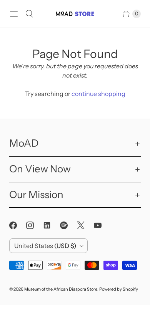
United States (45, 246)
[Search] (29, 14)
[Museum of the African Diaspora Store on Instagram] (34, 225)
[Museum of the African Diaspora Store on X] (85, 225)
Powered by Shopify (118, 289)
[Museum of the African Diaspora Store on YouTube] (102, 225)
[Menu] (14, 14)
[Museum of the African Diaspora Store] (75, 14)
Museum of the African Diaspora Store (60, 289)
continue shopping (98, 94)
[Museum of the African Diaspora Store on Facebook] (17, 225)
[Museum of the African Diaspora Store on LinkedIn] (51, 225)
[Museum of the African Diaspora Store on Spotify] (68, 225)
